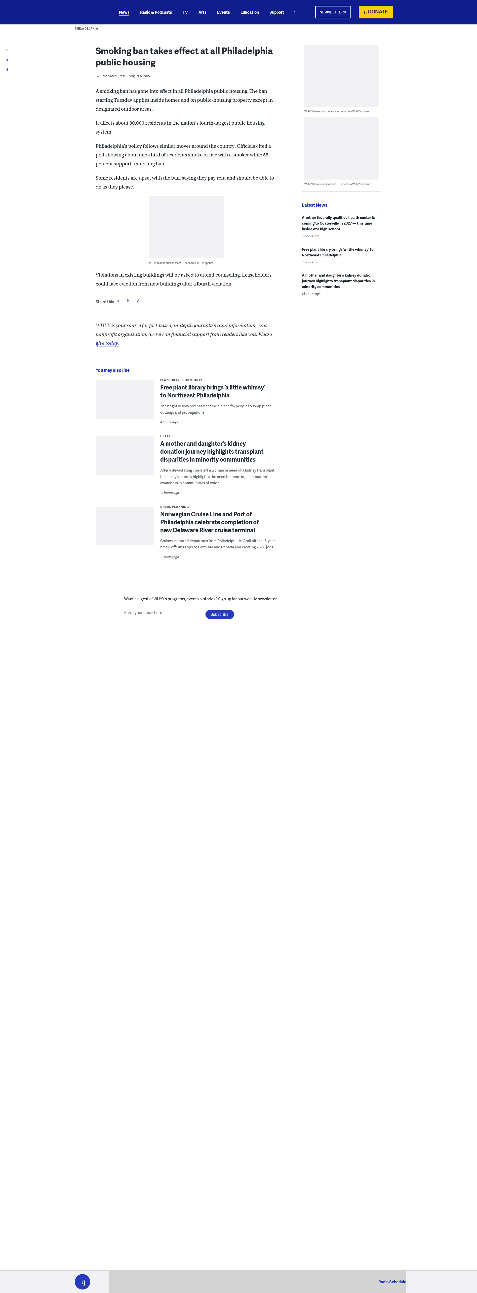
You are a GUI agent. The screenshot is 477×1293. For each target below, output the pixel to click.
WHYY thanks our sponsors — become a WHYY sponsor (181, 263)
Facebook (118, 301)
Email (138, 301)
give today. (107, 343)
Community (192, 380)
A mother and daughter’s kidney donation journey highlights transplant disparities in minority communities (212, 451)
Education (249, 12)
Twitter (128, 301)
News (124, 12)
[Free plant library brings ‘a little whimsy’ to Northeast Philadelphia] (125, 402)
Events (223, 12)
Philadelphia (86, 28)
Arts (202, 12)
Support (277, 12)
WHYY (89, 12)
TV (185, 12)
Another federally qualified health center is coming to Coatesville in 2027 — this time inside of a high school (338, 223)
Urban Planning (174, 507)
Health (166, 436)
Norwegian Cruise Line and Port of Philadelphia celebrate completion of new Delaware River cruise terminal (209, 522)
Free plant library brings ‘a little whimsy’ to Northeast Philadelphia (212, 391)
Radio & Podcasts (156, 12)
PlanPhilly (169, 380)
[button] (82, 1282)
